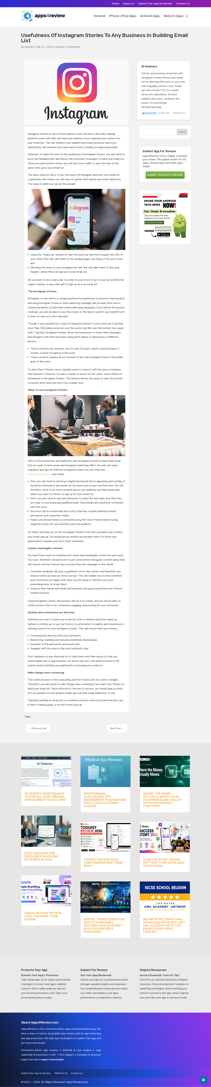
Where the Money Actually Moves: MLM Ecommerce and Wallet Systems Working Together (162, 800)
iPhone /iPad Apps (122, 16)
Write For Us (61, 1073)
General (99, 16)
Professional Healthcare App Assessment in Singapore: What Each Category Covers (105, 800)
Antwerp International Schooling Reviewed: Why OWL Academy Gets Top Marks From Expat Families (164, 925)
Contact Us (183, 3)
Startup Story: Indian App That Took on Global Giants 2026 (164, 863)
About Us (128, 3)
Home (115, 3)
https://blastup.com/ (39, 474)
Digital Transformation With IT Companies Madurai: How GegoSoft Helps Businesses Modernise (104, 925)
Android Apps (150, 16)
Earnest (29, 47)
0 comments (73, 47)
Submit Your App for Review (155, 3)
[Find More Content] (203, 1080)
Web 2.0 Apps (173, 16)
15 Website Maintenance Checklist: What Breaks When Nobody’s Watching (45, 797)
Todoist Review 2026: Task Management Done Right (103, 863)
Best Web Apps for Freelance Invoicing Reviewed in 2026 (41, 856)
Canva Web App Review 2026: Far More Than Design (42, 916)
